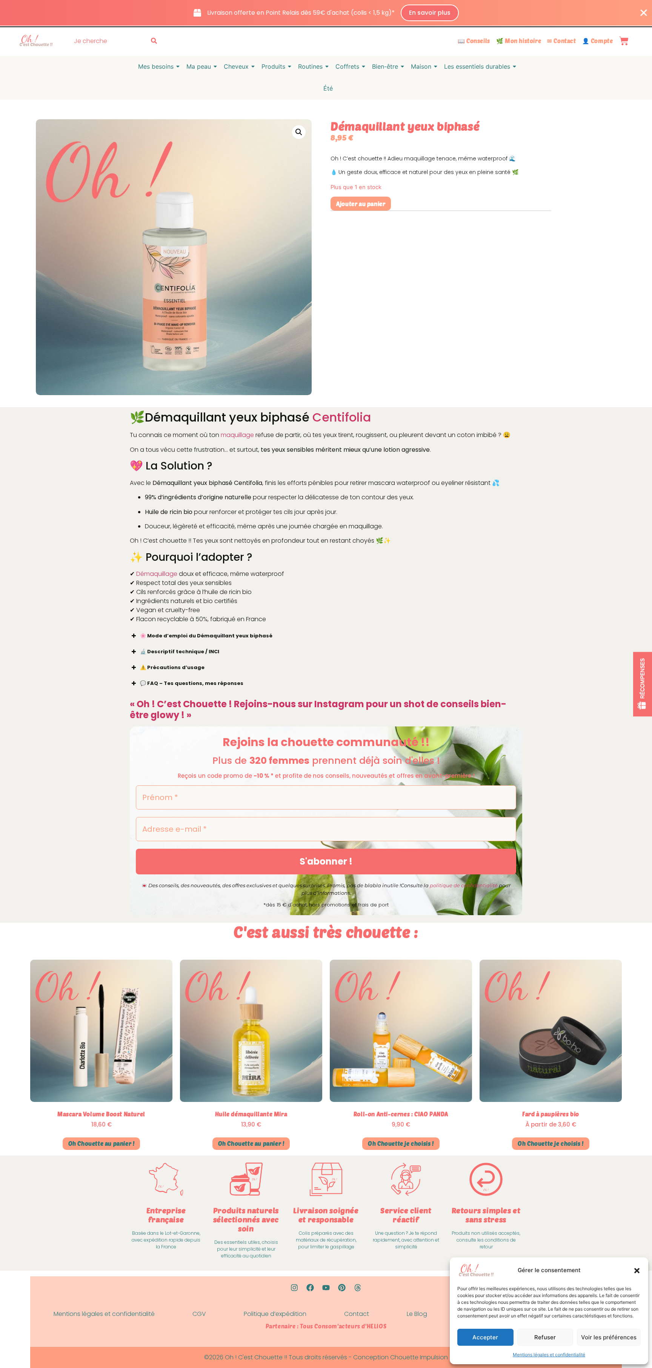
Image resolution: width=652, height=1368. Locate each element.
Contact (356, 1314)
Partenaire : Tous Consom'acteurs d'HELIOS (326, 1326)
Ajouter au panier (360, 203)
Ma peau (198, 66)
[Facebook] (310, 1287)
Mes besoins (156, 66)
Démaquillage (156, 573)
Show (642, 684)
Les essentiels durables (477, 66)
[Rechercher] (155, 41)
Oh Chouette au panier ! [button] (101, 1143)
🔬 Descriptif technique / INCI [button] (179, 651)
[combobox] (109, 41)
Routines (310, 66)
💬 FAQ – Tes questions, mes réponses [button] (191, 683)
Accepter (485, 1337)
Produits (273, 66)
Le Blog (417, 1314)
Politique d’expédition (275, 1314)
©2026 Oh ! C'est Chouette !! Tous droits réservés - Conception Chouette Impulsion (326, 1357)
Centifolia (341, 417)
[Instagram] (294, 1287)
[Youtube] (326, 1287)
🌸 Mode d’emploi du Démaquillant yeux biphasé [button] (206, 635)
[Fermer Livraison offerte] (643, 12)
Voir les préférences (609, 1337)
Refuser (545, 1337)
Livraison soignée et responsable (325, 1215)
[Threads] (357, 1287)
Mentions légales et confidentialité (549, 1354)
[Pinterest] (342, 1287)
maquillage (237, 435)
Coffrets (347, 66)
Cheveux (236, 66)
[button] (637, 1270)
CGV (199, 1314)
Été (328, 88)
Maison (421, 66)
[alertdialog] (326, 13)
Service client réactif (405, 1215)
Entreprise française (166, 1215)
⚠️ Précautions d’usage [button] (172, 667)
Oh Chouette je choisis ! (401, 1143)
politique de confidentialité (464, 885)
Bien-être (385, 66)
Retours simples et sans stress (486, 1215)
